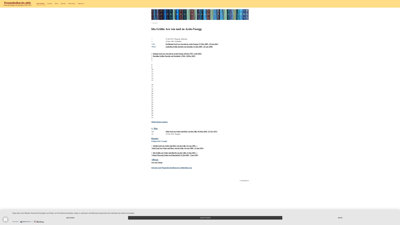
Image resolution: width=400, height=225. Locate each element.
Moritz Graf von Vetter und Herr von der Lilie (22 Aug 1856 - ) (175, 146)
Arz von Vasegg (156, 162)
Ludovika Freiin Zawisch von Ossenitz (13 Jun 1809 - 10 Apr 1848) (189, 46)
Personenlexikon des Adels (17, 2)
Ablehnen (70, 218)
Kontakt (63, 3)
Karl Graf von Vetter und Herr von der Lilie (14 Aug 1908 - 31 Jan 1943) (177, 148)
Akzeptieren (205, 218)
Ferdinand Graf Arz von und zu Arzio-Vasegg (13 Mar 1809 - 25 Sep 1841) (192, 44)
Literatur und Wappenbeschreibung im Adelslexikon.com (171, 167)
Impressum (81, 3)
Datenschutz (71, 3)
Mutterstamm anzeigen (159, 122)
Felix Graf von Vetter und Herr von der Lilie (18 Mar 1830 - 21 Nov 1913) (191, 131)
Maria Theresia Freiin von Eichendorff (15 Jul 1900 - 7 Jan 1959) (175, 155)
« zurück (154, 23)
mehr (340, 218)
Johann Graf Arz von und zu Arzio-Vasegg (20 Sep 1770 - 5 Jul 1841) (177, 53)
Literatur (49, 3)
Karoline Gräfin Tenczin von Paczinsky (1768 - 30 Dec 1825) (174, 56)
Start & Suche (41, 3)
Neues (56, 3)
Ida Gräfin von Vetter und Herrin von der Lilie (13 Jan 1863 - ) (175, 153)
